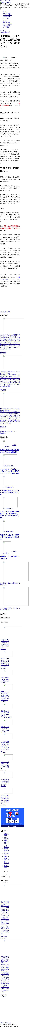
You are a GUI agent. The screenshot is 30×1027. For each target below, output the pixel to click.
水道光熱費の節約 (5, 312)
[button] (15, 431)
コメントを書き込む (5, 617)
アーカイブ (4, 875)
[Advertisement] (10, 52)
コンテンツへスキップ (6, 0)
